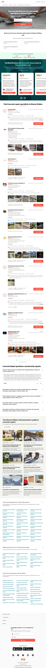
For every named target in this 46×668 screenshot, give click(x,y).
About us (4, 623)
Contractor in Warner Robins (22, 602)
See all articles (7, 427)
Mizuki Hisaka (5, 442)
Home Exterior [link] (5, 5)
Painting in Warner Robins (22, 595)
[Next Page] (32, 360)
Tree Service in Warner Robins (9, 588)
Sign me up (23, 640)
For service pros (5, 617)
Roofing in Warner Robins (8, 580)
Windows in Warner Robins (35, 598)
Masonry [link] (10, 5)
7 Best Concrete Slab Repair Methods (33, 489)
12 (29, 360)
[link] (4, 90)
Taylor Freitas (6, 465)
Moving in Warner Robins (22, 588)
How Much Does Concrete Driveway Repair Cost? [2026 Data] (11, 468)
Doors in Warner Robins (35, 593)
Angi (4, 487)
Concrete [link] (14, 5)
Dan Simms (26, 487)
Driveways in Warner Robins (36, 556)
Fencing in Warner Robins (8, 586)
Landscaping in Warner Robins (23, 593)
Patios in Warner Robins (7, 566)
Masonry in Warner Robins (22, 556)
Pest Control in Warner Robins (23, 580)
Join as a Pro (38, 1)
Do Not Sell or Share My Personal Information (23, 665)
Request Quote (38, 123)
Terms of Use (20, 662)
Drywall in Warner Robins (35, 587)
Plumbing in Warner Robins (8, 582)
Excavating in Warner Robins (36, 591)
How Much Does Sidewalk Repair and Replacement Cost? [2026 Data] (12, 445)
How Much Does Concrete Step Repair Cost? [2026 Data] (33, 445)
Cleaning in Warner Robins (8, 597)
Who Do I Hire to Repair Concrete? (32, 467)
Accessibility (23, 663)
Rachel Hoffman (27, 465)
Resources (4, 620)
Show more (41, 119)
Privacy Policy (25, 662)
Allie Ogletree (27, 442)
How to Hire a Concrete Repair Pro (11, 489)
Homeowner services (6, 614)
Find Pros (23, 24)
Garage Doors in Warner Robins (9, 602)
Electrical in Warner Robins (8, 584)
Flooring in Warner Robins (22, 582)
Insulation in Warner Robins (22, 597)
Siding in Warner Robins (35, 589)
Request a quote (9, 92)
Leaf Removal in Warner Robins (36, 604)
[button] (11, 147)
